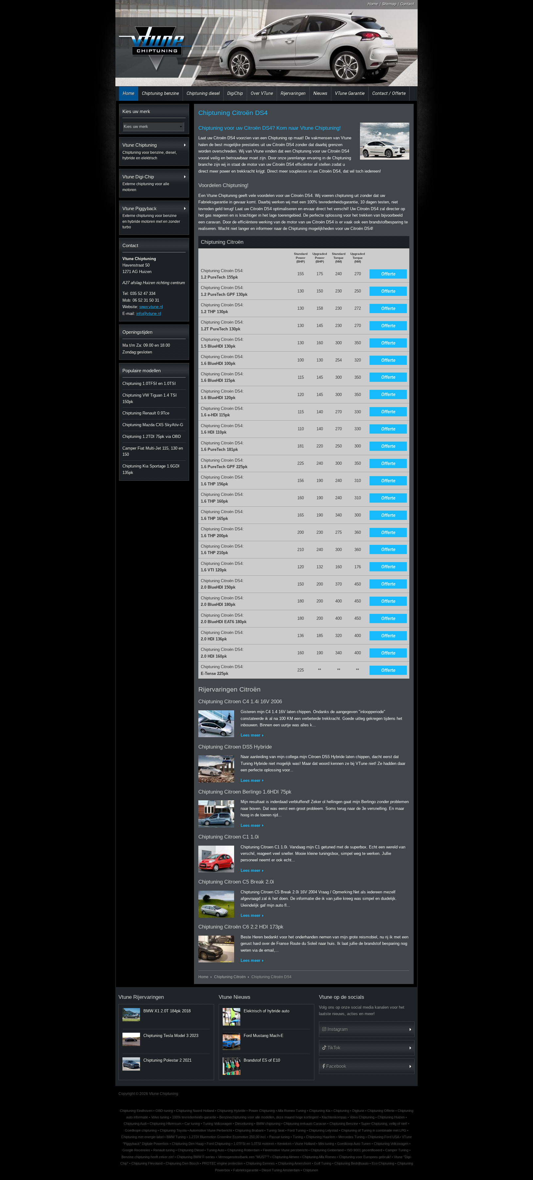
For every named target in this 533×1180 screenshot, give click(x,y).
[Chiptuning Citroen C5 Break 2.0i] (216, 902)
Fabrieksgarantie (245, 1170)
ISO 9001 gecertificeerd (364, 1150)
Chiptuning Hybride (231, 1111)
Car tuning (192, 1123)
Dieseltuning (244, 1123)
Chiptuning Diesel (191, 1150)
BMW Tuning (176, 1137)
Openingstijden (137, 332)
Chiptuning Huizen (391, 1117)
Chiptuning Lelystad (323, 1130)
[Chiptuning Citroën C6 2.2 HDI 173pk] (216, 947)
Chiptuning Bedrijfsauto (351, 1163)
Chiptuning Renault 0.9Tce (145, 413)
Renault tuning (164, 1150)
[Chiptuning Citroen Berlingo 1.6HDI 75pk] (216, 812)
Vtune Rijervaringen (141, 997)
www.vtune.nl (151, 306)
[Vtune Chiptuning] (154, 44)
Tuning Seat (275, 1130)
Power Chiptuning (262, 1111)
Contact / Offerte (389, 93)
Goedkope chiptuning (141, 1130)
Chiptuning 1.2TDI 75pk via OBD (151, 436)
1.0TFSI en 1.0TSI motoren (253, 1143)
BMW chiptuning (268, 1123)
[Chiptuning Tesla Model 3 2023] (131, 1039)
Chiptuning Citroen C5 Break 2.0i (236, 882)
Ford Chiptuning (218, 1143)
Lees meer (250, 735)
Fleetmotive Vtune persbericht (285, 1150)
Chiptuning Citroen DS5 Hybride (235, 747)
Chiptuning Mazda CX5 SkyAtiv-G (152, 425)
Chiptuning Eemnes (260, 1163)
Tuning (298, 1137)
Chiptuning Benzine (343, 1123)
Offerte (388, 274)
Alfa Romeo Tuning (292, 1111)
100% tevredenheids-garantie (194, 1117)
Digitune (358, 1111)
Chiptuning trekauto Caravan (304, 1123)
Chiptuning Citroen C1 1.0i (228, 837)
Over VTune (262, 93)
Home (373, 4)
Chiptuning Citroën (230, 977)
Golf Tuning (322, 1163)
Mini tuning (326, 1143)
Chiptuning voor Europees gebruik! (365, 1157)
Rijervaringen (293, 93)
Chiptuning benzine (160, 93)
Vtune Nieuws (234, 997)
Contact (407, 4)
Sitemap (389, 4)
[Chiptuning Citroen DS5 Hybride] (216, 767)
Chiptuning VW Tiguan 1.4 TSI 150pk (149, 398)
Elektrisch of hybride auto (266, 1011)
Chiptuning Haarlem (320, 1137)
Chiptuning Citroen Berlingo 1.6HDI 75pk (244, 792)
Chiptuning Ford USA (383, 1137)
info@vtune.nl (148, 313)
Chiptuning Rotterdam (243, 1150)
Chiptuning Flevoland (147, 1163)
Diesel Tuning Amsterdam (281, 1170)
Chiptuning (341, 1111)
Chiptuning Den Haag (188, 1143)
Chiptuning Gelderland (327, 1150)
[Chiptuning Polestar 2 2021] (131, 1063)
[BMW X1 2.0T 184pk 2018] (131, 1014)
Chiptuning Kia (319, 1111)
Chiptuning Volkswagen (391, 1143)
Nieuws (320, 93)
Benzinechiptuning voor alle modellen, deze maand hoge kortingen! (269, 1117)
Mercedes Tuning (351, 1137)
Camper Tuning (396, 1150)
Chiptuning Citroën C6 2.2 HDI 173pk (240, 927)
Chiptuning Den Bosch (182, 1163)
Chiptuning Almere (285, 1157)
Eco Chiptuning (383, 1163)
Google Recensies (136, 1150)
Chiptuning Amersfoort (294, 1163)
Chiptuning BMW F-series (196, 1157)
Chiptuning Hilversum (165, 1123)
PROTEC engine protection (222, 1163)
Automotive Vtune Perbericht (210, 1130)
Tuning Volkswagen (217, 1123)
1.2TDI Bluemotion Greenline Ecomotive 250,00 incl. (227, 1137)
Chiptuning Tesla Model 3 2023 (170, 1035)
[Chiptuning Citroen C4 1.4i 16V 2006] (216, 722)
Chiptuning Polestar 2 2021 (167, 1060)
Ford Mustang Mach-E (263, 1035)
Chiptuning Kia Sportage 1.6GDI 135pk (151, 469)
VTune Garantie (350, 93)
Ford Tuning (296, 1130)
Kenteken (284, 1143)
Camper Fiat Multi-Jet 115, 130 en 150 (152, 451)
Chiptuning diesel (203, 93)
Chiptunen (310, 1170)
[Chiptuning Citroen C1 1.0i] (216, 857)
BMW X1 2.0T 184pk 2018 (167, 1011)
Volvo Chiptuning (362, 1117)
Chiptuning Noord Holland (195, 1111)
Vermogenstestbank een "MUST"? (243, 1157)
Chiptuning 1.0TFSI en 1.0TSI (149, 383)
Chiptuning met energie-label (142, 1137)
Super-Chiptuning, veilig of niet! (384, 1123)
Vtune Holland (305, 1143)
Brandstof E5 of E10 (262, 1060)
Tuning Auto (215, 1150)
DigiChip (235, 93)
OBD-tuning (164, 1111)
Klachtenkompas (334, 1117)
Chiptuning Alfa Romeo (319, 1157)
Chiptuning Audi (135, 1123)
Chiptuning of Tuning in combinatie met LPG (373, 1130)
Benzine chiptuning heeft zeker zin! (148, 1157)
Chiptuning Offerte (381, 1111)
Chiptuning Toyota (173, 1130)
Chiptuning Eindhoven (136, 1111)
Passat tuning (279, 1137)
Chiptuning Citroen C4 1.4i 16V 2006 (240, 701)
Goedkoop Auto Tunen (354, 1143)
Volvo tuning (160, 1117)
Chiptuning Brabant (249, 1130)
